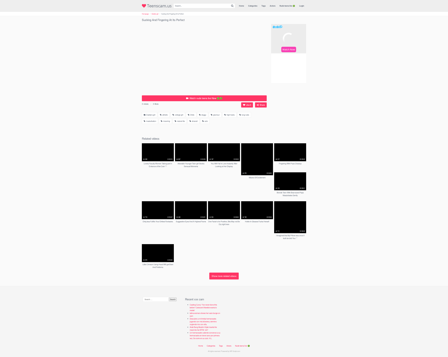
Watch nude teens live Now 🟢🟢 (205, 98)
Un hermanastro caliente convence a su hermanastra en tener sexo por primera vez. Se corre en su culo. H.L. (205, 335)
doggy (203, 114)
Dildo (192, 114)
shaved (194, 121)
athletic (165, 114)
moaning (166, 121)
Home (241, 5)
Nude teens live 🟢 (287, 5)
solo (206, 121)
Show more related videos (224, 275)
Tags (263, 5)
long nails (245, 114)
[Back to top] (441, 349)
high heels (230, 114)
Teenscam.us (159, 6)
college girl (178, 114)
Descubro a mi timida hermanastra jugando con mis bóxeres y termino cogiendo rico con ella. (203, 321)
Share (262, 104)
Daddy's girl (155, 14)
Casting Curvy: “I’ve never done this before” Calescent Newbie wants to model (203, 307)
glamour (216, 114)
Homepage (145, 14)
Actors (272, 5)
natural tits (181, 121)
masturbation (151, 121)
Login (301, 5)
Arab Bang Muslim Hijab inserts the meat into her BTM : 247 (203, 328)
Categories (252, 5)
